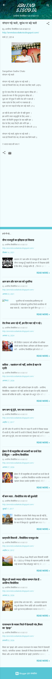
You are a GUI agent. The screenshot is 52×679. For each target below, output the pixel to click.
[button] (48, 24)
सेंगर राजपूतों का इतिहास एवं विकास (18, 240)
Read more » (43, 273)
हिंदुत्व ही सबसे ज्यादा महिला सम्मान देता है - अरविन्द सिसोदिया (21, 581)
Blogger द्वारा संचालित (28, 673)
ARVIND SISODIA (26, 8)
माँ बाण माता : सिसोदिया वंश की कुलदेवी (19, 496)
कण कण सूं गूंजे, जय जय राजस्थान (18, 410)
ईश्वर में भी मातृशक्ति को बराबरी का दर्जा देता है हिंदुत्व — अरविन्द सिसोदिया (21, 453)
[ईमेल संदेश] (10, 154)
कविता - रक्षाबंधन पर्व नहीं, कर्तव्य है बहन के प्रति (21, 366)
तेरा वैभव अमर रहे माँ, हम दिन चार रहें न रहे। (22, 323)
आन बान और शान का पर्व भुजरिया (17, 282)
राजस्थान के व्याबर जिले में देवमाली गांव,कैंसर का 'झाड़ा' (22, 626)
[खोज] (48, 5)
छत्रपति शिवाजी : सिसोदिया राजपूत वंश (20, 538)
